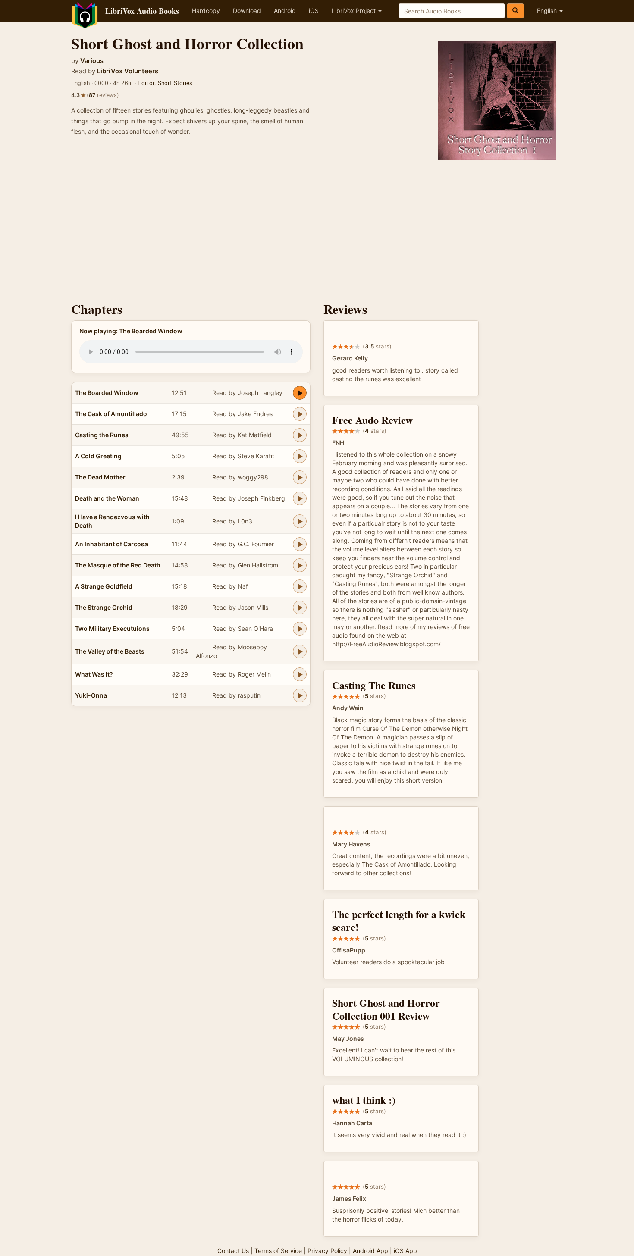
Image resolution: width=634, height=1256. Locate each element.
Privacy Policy (327, 1250)
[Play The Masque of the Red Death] (300, 565)
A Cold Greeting (98, 456)
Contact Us (233, 1250)
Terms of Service (278, 1250)
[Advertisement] (317, 228)
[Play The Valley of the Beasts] (300, 651)
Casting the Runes (102, 435)
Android (285, 10)
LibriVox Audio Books (142, 10)
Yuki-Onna (91, 695)
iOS (314, 10)
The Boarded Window (106, 392)
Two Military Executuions (112, 628)
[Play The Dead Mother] (300, 477)
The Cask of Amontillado (111, 413)
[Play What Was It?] (300, 674)
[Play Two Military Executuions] (300, 629)
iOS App (405, 1250)
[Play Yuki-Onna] (300, 695)
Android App (370, 1250)
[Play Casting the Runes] (300, 435)
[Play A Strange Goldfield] (300, 586)
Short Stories (175, 83)
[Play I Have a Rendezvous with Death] (300, 521)
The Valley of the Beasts (109, 651)
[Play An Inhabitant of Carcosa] (300, 544)
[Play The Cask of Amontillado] (300, 414)
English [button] (548, 10)
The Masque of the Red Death (117, 565)
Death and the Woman (107, 498)
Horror (146, 83)
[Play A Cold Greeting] (300, 456)
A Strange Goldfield (103, 586)
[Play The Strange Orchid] (300, 607)
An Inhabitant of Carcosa (111, 544)
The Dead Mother (100, 477)
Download (247, 10)
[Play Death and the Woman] (300, 498)
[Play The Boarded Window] (300, 393)
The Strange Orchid (103, 607)
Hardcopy (206, 10)
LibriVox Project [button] (354, 10)
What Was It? (94, 674)
